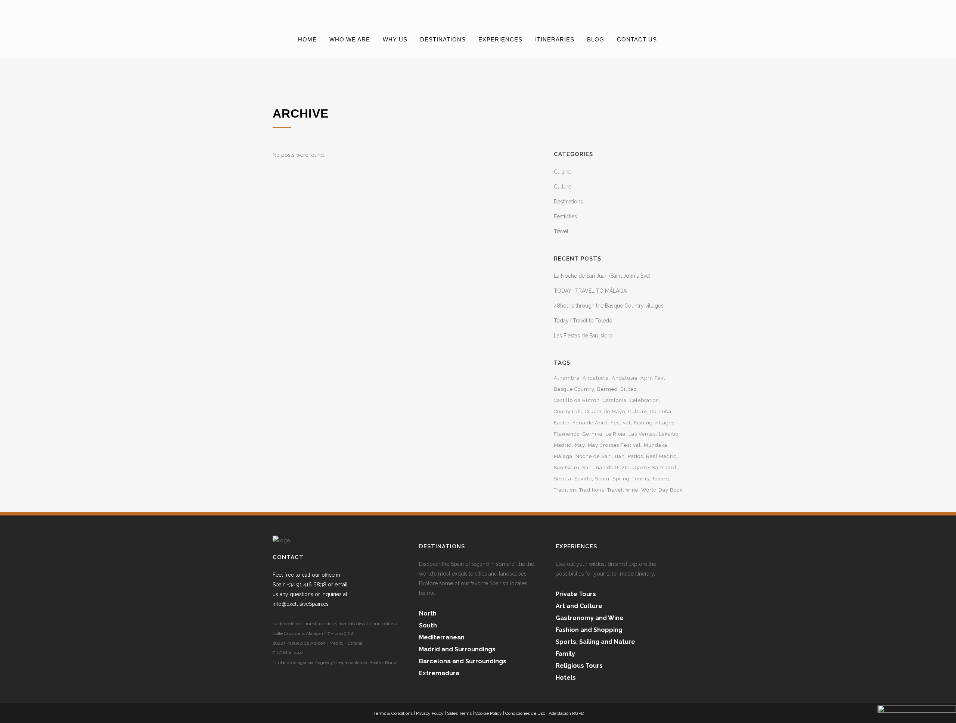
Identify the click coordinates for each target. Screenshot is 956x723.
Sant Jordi (665, 467)
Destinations (568, 202)
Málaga (563, 456)
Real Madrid (661, 456)
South (428, 625)
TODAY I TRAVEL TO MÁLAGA (590, 291)
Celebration (644, 400)
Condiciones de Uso (525, 713)
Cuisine (562, 172)
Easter (561, 423)
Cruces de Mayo (605, 411)
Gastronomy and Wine (590, 617)
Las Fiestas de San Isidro (583, 336)
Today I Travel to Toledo (583, 321)
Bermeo (607, 389)
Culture (562, 187)
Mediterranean (442, 637)
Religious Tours (579, 665)
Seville (583, 479)
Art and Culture (579, 606)
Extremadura (439, 673)
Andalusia (624, 378)
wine (632, 490)
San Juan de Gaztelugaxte (615, 467)
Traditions (591, 490)
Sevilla (562, 479)
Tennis (641, 479)
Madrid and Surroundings (457, 649)
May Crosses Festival (614, 445)
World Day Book (662, 490)
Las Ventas (642, 434)
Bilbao (628, 389)
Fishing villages (654, 423)
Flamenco (567, 434)
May (580, 445)
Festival (621, 423)
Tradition (565, 490)
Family (565, 653)
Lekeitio (669, 434)
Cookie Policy (488, 713)
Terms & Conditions (393, 713)
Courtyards (568, 411)
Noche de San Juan (600, 456)
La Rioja (615, 434)
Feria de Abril (590, 423)
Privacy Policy (430, 713)
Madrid (563, 445)
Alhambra (567, 378)
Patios (635, 456)
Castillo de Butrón (577, 400)
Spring (621, 479)
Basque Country (574, 389)
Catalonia (615, 400)
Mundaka (655, 445)
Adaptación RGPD (566, 713)
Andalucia (596, 378)
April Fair (652, 378)
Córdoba (660, 411)
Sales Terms (459, 713)
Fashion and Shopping (589, 629)
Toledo (660, 479)
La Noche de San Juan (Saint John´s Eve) (602, 276)
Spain (602, 479)
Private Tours (576, 594)
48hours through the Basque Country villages (609, 306)
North (428, 613)
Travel (561, 231)
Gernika (592, 434)
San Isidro (566, 467)
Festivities (565, 216)
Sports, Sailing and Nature (595, 641)
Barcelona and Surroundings (462, 661)
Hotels (566, 677)
